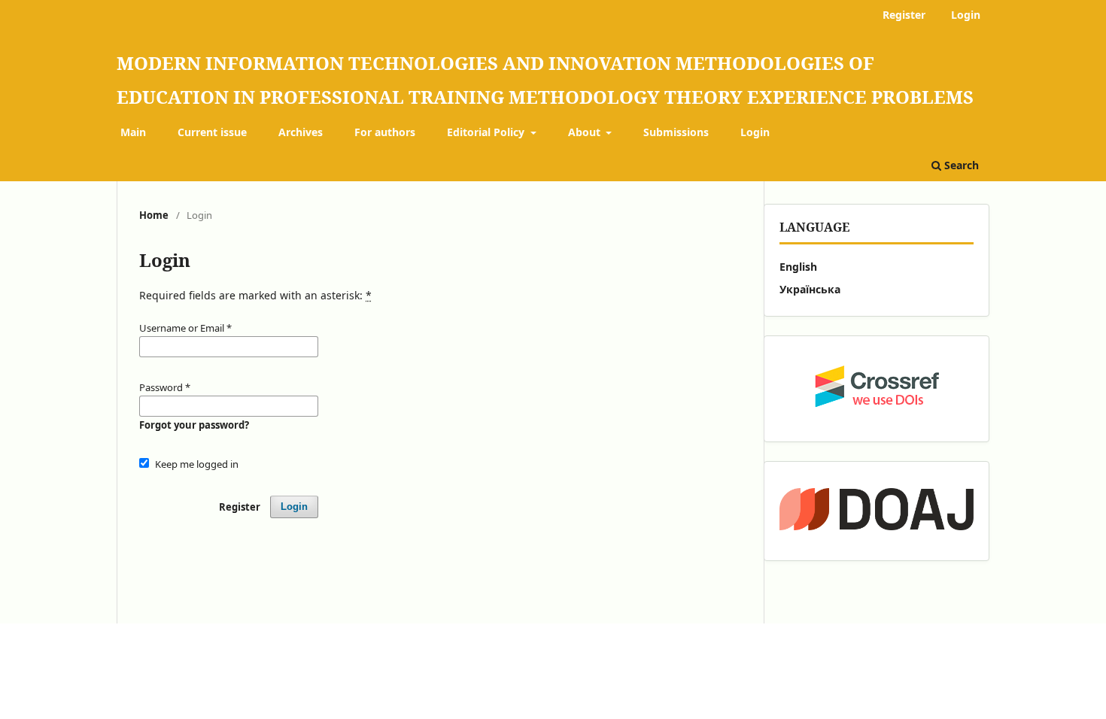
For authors (384, 132)
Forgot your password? (194, 425)
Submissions (676, 132)
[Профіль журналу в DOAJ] (876, 511)
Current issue (212, 132)
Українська (809, 289)
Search (960, 165)
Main (133, 132)
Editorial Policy (487, 132)
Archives (300, 132)
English (798, 266)
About (585, 132)
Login (755, 132)
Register (904, 15)
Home (154, 215)
